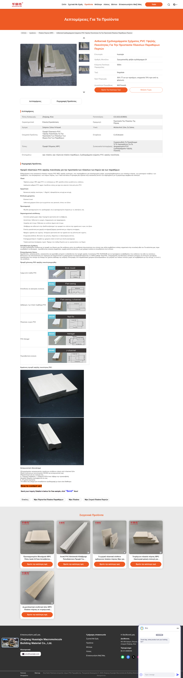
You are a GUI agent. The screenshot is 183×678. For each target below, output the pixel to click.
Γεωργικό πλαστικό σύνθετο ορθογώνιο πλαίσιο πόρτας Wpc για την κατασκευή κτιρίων (109, 558)
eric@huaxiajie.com (32, 654)
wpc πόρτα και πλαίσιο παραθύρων (48, 500)
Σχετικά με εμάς (75, 4)
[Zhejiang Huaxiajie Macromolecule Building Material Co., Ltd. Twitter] (134, 657)
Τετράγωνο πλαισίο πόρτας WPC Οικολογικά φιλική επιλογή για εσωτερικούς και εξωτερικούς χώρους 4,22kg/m (146, 558)
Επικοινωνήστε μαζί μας (130, 4)
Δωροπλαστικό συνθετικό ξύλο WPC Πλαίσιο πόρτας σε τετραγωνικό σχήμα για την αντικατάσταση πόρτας (37, 608)
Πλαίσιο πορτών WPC (46, 33)
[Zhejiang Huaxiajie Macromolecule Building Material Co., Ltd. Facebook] (128, 657)
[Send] (177, 674)
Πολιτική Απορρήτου (24, 674)
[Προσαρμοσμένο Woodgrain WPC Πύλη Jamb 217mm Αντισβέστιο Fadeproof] (37, 537)
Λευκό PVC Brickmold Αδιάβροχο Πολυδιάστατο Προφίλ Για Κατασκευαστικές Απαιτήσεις (73, 558)
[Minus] (177, 628)
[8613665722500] (123, 657)
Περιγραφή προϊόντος (66, 101)
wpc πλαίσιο (74, 500)
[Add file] (141, 674)
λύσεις (107, 4)
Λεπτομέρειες (35, 101)
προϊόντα (89, 4)
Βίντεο (114, 4)
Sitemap (37, 673)
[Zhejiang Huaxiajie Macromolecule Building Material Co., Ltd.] (17, 4)
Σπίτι (64, 4)
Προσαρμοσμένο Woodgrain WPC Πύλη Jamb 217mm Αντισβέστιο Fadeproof (37, 558)
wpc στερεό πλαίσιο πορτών (96, 500)
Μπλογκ (98, 4)
